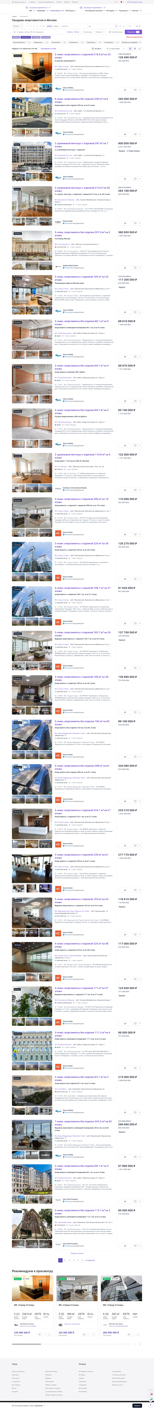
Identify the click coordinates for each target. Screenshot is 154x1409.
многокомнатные (21, 42)
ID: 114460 (59, 696)
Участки (137, 11)
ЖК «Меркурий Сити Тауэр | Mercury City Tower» (73, 911)
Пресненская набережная (94, 66)
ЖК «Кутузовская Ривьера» (65, 200)
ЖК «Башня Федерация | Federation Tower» (70, 733)
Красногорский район (119, 1381)
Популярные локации (52, 1388)
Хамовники (76, 1089)
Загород (82, 1364)
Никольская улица (86, 466)
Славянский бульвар (64, 204)
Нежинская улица (103, 200)
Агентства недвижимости (46, 2)
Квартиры (43, 11)
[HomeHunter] (17, 9)
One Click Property (70, 1199)
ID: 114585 (59, 1007)
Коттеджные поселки (95, 11)
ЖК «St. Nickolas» (61, 466)
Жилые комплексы (18, 1371)
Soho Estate (68, 532)
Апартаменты (57, 11)
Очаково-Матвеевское (88, 200)
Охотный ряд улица (90, 244)
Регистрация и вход (136, 2)
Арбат (80, 111)
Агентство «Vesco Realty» (28, 1326)
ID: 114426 (59, 607)
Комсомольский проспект (95, 1222)
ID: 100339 (59, 118)
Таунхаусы (124, 11)
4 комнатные (58, 42)
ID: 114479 (59, 829)
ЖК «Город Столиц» (62, 66)
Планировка (22, 80)
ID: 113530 (59, 340)
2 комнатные (94, 42)
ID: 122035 (59, 1145)
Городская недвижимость (38, 7)
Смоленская (61, 113)
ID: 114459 (59, 651)
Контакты (75, 2)
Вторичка (48, 1375)
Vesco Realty (68, 88)
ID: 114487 (59, 873)
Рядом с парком (50, 1385)
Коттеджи (112, 11)
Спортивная (61, 1225)
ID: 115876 (59, 1096)
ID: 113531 (59, 384)
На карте (15, 1391)
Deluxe (14, 1388)
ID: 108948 (59, 251)
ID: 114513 (59, 920)
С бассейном (116, 1371)
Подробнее (38, 1405)
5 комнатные (41, 42)
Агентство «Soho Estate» (72, 1324)
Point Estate (68, 221)
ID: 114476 (59, 742)
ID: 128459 (59, 1229)
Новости (59, 2)
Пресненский (79, 66)
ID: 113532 (59, 429)
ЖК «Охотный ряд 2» (63, 244)
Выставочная (61, 916)
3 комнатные (76, 42)
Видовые (48, 1378)
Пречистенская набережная (91, 1089)
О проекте (32, 2)
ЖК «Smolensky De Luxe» (64, 111)
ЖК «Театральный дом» (64, 333)
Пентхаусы (71, 11)
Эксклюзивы (49, 1381)
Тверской (78, 244)
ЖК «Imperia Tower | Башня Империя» (69, 955)
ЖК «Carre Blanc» (61, 1089)
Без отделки (16, 1385)
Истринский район (118, 1378)
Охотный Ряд (61, 247)
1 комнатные (111, 42)
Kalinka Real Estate (70, 265)
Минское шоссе (117, 1385)
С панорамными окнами (53, 1391)
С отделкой (16, 1381)
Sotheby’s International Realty (75, 488)
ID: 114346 (59, 518)
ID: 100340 (59, 162)
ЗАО (77, 200)
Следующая (90, 1260)
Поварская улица (88, 333)
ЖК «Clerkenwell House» (63, 1222)
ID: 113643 (59, 473)
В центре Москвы (51, 1371)
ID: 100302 (59, 73)
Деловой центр (62, 69)
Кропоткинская (62, 1092)
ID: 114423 (59, 562)
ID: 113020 (59, 295)
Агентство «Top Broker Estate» (118, 1326)
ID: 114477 (59, 787)
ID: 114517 (59, 964)
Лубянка (60, 469)
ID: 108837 (59, 209)
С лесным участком (119, 1375)
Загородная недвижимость (93, 7)
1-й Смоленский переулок (92, 111)
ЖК (32, 11)
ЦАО (72, 66)
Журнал (66, 2)
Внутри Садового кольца (53, 1395)
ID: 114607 (59, 1051)
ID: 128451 (59, 1185)
